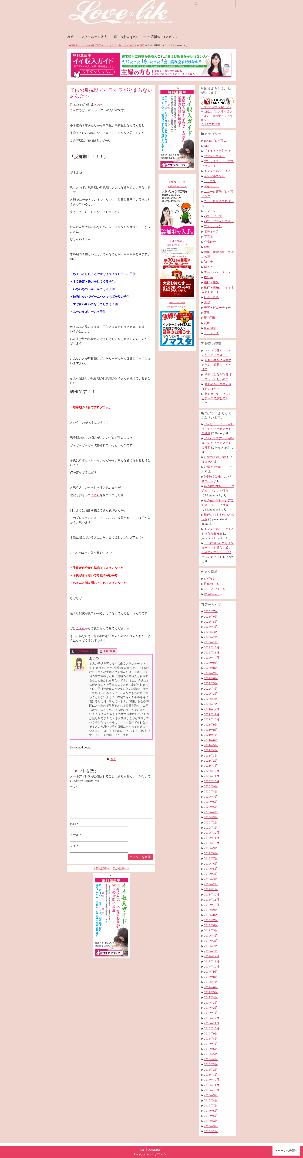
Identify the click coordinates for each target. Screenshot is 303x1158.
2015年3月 (211, 1126)
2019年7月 (211, 858)
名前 (74, 823)
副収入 (208, 266)
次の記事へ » (121, 868)
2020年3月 (211, 817)
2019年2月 (211, 884)
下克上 (208, 236)
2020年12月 (211, 770)
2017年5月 (211, 992)
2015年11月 (211, 1085)
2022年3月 (211, 693)
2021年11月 (211, 714)
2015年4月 (211, 1120)
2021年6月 (211, 740)
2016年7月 (211, 1043)
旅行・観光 (211, 282)
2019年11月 (211, 837)
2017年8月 (211, 976)
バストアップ (213, 216)
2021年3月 (211, 755)
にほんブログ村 (210, 124)
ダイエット (211, 186)
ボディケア (211, 231)
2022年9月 (211, 662)
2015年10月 (211, 1090)
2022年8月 (211, 667)
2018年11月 (211, 899)
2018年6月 (211, 925)
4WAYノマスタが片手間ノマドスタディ (177, 304)
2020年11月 (211, 776)
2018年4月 (211, 935)
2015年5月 (211, 1115)
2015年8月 (211, 1100)
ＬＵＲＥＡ (211, 333)
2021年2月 (211, 760)
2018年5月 (211, 930)
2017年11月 (211, 961)
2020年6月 (211, 801)
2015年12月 (211, 1079)
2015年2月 (211, 1131)
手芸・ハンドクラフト (219, 272)
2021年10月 (211, 719)
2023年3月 (211, 632)
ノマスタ (210, 210)
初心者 (208, 261)
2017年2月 (211, 1007)
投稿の (211, 583)
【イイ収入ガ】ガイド (219, 150)
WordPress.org (213, 594)
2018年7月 (211, 920)
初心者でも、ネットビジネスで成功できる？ (216, 398)
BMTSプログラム (215, 140)
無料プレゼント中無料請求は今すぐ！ (177, 184)
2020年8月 (211, 791)
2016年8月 (211, 1038)
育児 (142, 45)
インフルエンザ (214, 176)
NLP (206, 145)
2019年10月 (211, 842)
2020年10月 (211, 781)
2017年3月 (211, 1002)
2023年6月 (211, 616)
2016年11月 (211, 1023)
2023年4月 (211, 626)
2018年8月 (211, 915)
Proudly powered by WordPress (151, 1154)
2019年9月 (211, 848)
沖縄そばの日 (213, 466)
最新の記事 (109, 651)
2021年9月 (211, 724)
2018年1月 (211, 951)
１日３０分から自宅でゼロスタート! (177, 243)
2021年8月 (211, 729)
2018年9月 (211, 909)
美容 (207, 302)
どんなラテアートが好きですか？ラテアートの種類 (217, 429)
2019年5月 (211, 868)
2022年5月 (211, 683)
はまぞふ (207, 461)
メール (75, 834)
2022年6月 (211, 678)
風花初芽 (210, 328)
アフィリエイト (214, 156)
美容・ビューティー (217, 307)
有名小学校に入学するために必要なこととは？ (216, 365)
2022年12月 (211, 647)
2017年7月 (211, 981)
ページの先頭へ (288, 1150)
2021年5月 (211, 745)
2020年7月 (211, 796)
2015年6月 (211, 1110)
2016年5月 (211, 1053)
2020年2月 (211, 822)
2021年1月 (211, 765)
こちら (95, 495)
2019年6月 (211, 863)
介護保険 (210, 241)
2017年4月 (211, 997)
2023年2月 (211, 637)
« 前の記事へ (101, 868)
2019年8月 (211, 853)
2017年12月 (211, 956)
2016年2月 (211, 1069)
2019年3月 (211, 879)
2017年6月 (211, 987)
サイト (74, 845)
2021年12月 (211, 709)
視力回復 (210, 317)
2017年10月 (211, 966)
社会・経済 (211, 297)
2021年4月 (211, 750)
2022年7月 (211, 673)
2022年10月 (211, 657)
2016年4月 (211, 1059)
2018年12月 (211, 894)
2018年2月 (211, 946)
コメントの (214, 588)
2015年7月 (211, 1105)
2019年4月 (211, 873)
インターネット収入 (217, 170)
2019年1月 (211, 889)
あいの (98, 104)
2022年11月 (211, 652)
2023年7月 (211, 611)
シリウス (210, 181)
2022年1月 (211, 704)
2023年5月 (211, 621)
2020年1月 (211, 827)
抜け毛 (208, 277)
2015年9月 (211, 1095)
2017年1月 (211, 1012)
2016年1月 (211, 1074)
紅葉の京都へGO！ (216, 457)
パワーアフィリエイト (219, 221)
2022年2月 (211, 698)
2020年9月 (211, 786)
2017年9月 (211, 971)
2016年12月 (211, 1018)
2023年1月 (211, 642)
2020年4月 (211, 812)
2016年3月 (211, 1064)
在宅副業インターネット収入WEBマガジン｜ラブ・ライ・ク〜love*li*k (102, 45)
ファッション (213, 226)
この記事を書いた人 (85, 651)
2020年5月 (211, 806)
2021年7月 (211, 734)
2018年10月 (211, 904)
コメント (76, 787)
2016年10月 (211, 1028)
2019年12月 (211, 832)
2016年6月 (211, 1048)
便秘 (207, 246)
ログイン (210, 578)
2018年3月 (211, 940)
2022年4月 (211, 688)
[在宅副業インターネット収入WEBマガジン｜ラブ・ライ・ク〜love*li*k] (130, 2)
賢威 (207, 323)
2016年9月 (211, 1033)
